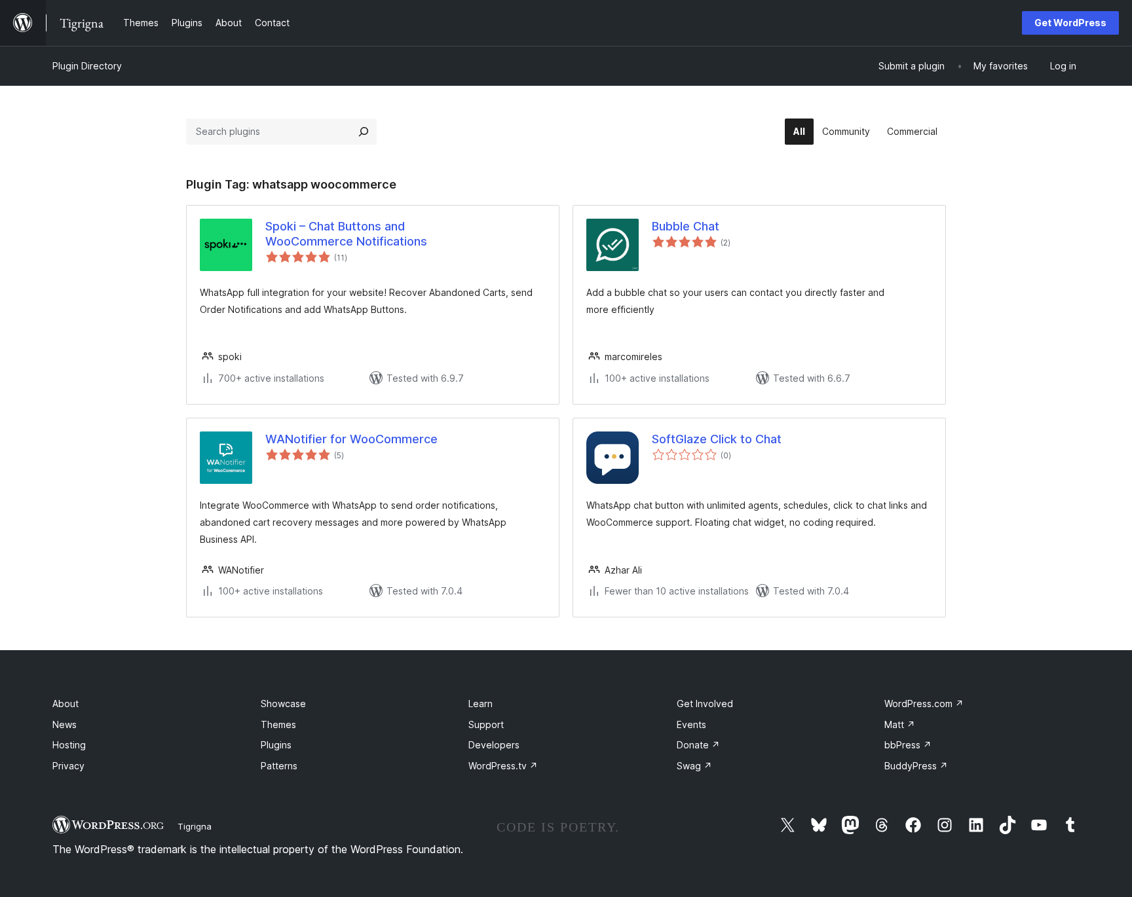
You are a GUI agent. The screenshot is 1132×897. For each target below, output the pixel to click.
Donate (698, 744)
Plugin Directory (87, 65)
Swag (694, 765)
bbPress (908, 744)
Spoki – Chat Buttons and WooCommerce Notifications (346, 233)
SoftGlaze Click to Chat (717, 439)
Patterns (279, 765)
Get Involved (705, 703)
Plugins (276, 744)
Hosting (69, 744)
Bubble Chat (685, 226)
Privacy (68, 765)
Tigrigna (195, 826)
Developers (493, 744)
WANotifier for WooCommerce (351, 439)
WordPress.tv (503, 765)
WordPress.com (924, 703)
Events (691, 724)
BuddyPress (916, 765)
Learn (480, 703)
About (65, 703)
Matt (899, 724)
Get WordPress (1070, 22)
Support (486, 724)
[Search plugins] (363, 132)
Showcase (283, 703)
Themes (278, 724)
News (64, 724)
